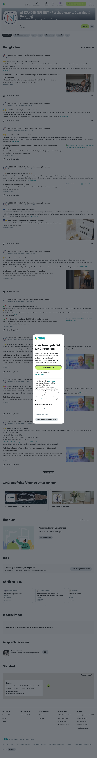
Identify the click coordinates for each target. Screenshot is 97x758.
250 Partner (51, 381)
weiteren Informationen (46, 399)
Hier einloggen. (39, 374)
